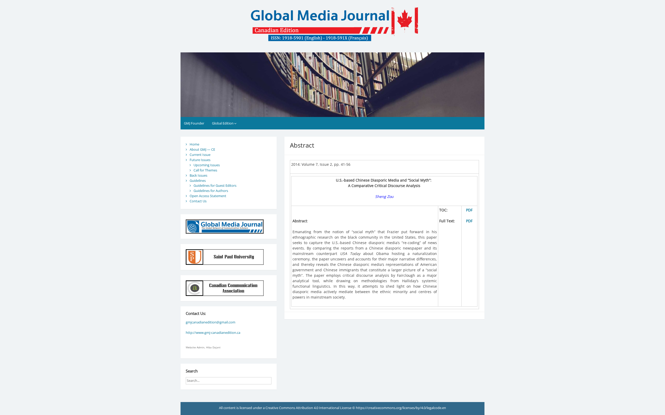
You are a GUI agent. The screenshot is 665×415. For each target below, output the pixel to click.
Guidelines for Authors (211, 190)
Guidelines (198, 180)
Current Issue (200, 154)
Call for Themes (205, 170)
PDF (469, 210)
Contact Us (198, 201)
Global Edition (223, 123)
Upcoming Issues (207, 165)
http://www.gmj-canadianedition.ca (213, 332)
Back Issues (198, 175)
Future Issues (200, 159)
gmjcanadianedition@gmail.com (210, 322)
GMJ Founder (194, 123)
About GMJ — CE (202, 149)
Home (194, 144)
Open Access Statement (208, 195)
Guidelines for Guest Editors (215, 185)
